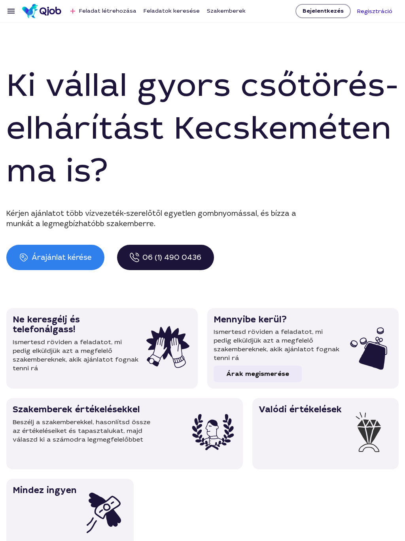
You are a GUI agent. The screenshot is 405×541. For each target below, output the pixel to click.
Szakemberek (226, 10)
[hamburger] (11, 11)
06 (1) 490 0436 (171, 257)
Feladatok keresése (172, 10)
